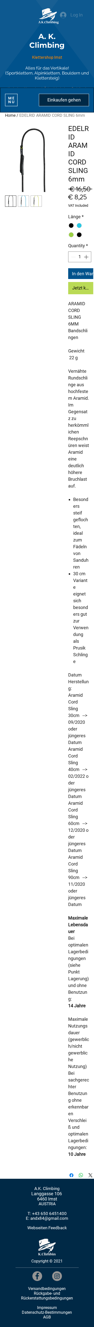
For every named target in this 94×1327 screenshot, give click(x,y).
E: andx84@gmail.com (47, 1218)
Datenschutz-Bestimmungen (47, 1312)
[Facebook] (37, 1276)
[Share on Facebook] (71, 1175)
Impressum (47, 1307)
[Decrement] (73, 257)
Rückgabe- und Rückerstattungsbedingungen (47, 1295)
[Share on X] (90, 1175)
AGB (47, 1317)
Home (10, 115)
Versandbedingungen (47, 1288)
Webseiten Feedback (47, 1228)
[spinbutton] (80, 257)
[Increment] (86, 257)
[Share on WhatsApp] (81, 1175)
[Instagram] (57, 1276)
